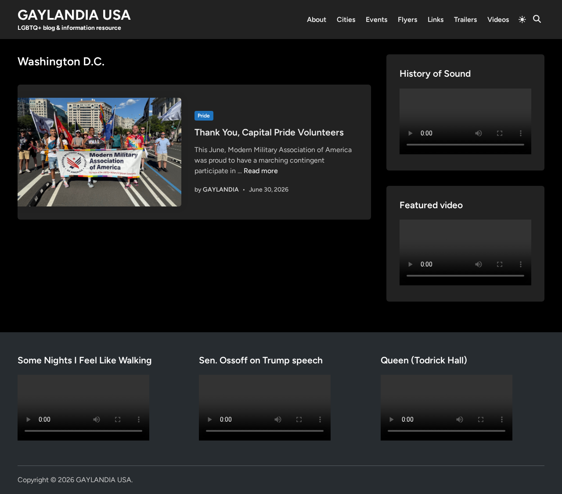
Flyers (407, 19)
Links (435, 19)
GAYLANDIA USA (74, 15)
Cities (346, 19)
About (316, 19)
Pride (204, 116)
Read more (261, 171)
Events (376, 19)
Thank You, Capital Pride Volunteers (269, 132)
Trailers (465, 19)
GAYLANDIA (221, 189)
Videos (498, 19)
